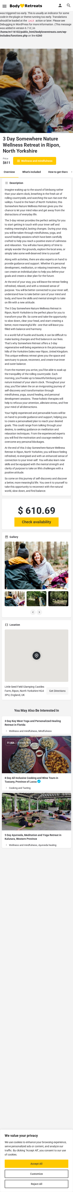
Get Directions (57, 690)
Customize (36, 1173)
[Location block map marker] (36, 656)
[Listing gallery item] (15, 598)
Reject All (36, 1183)
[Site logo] (26, 5)
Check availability (36, 522)
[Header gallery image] (36, 91)
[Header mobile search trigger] (68, 5)
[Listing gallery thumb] (36, 565)
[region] (36, 1160)
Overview (9, 171)
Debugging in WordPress (14, 24)
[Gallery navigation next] (39, 612)
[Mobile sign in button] (60, 5)
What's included (31, 171)
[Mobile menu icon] (4, 5)
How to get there (58, 171)
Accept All (36, 1163)
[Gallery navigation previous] (33, 612)
